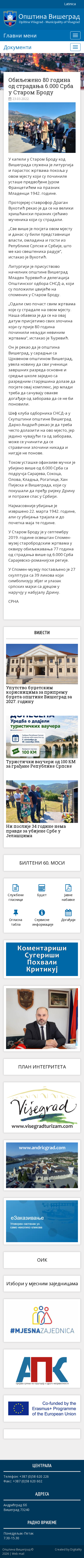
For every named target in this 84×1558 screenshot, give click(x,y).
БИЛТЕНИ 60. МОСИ (42, 863)
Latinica (70, 4)
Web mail (18, 1554)
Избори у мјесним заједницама (42, 1283)
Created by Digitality (68, 1549)
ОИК (42, 1260)
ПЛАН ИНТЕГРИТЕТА (42, 1067)
